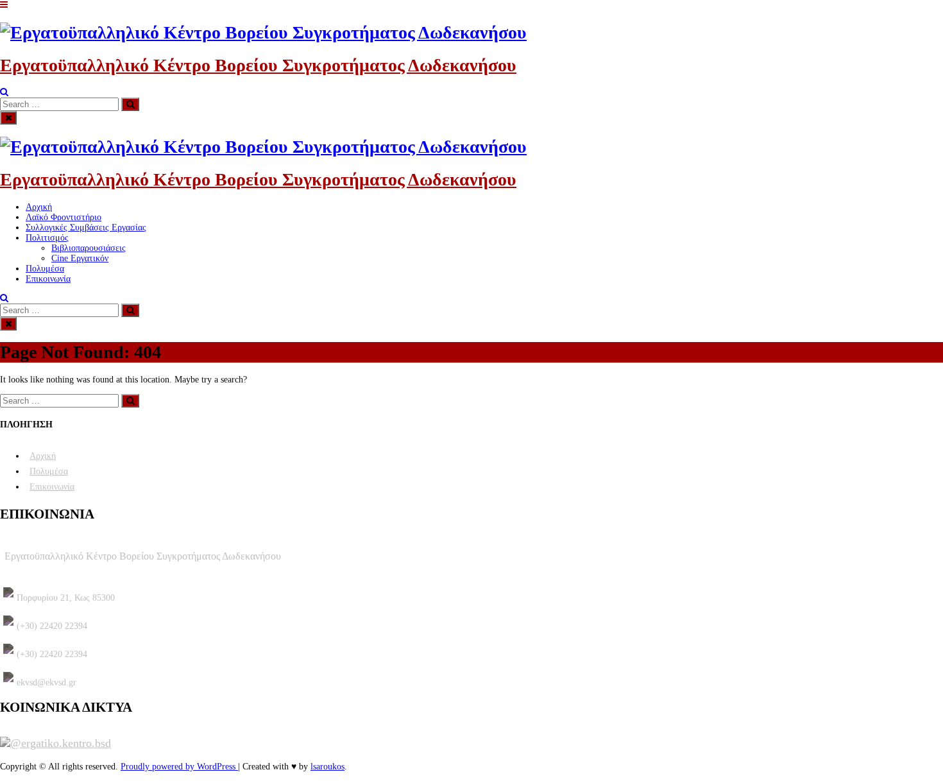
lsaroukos (327, 766)
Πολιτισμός (47, 238)
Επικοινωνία (48, 279)
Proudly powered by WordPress (179, 766)
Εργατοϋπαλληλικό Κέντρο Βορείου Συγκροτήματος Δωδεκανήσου (258, 65)
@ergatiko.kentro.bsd (60, 743)
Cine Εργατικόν (79, 258)
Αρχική (39, 207)
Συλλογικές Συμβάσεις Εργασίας (86, 227)
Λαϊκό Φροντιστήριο (63, 217)
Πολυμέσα (45, 268)
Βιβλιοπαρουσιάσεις (88, 248)
